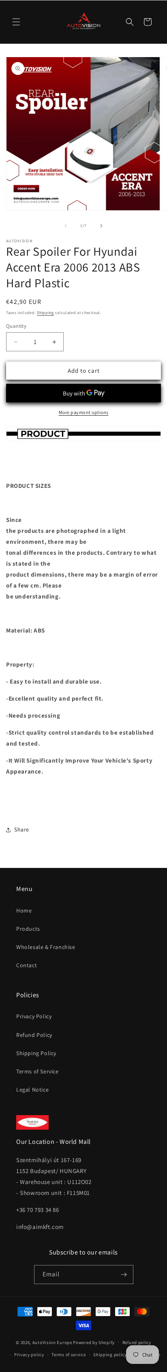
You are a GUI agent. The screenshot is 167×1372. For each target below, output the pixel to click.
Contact (26, 965)
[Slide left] (66, 226)
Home (24, 910)
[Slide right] (101, 226)
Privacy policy (29, 1354)
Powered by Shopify (94, 1342)
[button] (16, 22)
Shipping (45, 312)
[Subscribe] (124, 1274)
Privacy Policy (33, 1016)
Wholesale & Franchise (45, 947)
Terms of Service (37, 1071)
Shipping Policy (36, 1053)
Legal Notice (32, 1089)
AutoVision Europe (52, 1342)
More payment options (84, 412)
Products (28, 928)
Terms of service (68, 1354)
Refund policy (136, 1342)
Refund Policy (34, 1035)
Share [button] (21, 829)
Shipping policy (110, 1354)
